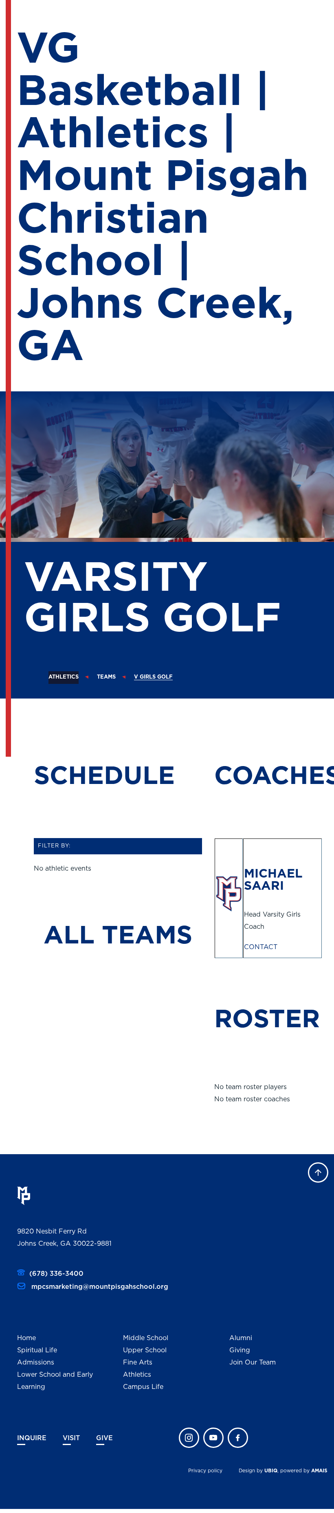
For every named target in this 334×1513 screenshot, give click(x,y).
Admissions (35, 1362)
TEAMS (147, 936)
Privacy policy (205, 1470)
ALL (73, 936)
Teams (106, 677)
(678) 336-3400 (56, 1274)
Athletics (63, 677)
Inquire (31, 1438)
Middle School (145, 1338)
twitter (213, 1438)
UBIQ (270, 1470)
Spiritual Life (37, 1350)
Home (26, 1338)
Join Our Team (252, 1362)
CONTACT (260, 947)
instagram (189, 1438)
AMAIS (319, 1470)
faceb (238, 1438)
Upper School (145, 1350)
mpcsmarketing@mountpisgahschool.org (98, 1287)
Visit (71, 1438)
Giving (239, 1350)
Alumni (240, 1338)
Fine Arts (137, 1362)
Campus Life (143, 1387)
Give (104, 1438)
